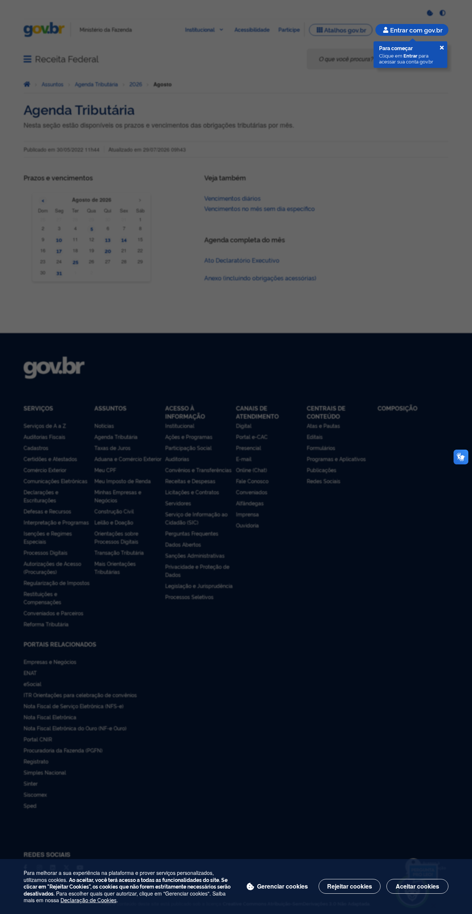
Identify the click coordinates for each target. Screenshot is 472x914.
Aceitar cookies (417, 886)
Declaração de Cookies (88, 899)
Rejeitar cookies (349, 886)
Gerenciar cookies (282, 886)
